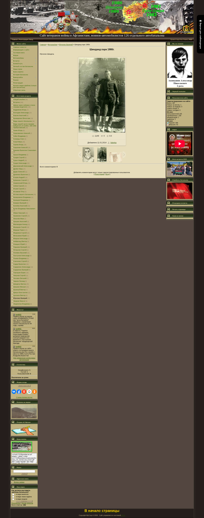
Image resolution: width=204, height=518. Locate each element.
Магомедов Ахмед (20, 224)
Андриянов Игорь (19, 110)
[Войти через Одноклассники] (34, 391)
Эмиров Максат (19, 301)
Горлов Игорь (18, 145)
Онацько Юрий (19, 244)
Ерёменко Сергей (20, 180)
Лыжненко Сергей (20, 216)
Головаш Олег (18, 139)
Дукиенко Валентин (20, 174)
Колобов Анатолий (20, 206)
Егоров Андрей (18, 177)
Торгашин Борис (19, 273)
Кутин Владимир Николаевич (24, 209)
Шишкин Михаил (19, 287)
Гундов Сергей (18, 157)
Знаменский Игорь (20, 183)
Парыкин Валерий (20, 247)
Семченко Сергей (20, 261)
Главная (14, 39)
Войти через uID (24, 386)
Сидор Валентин (19, 264)
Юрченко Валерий (20, 298)
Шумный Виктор (19, 290)
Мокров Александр (20, 238)
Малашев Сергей (19, 227)
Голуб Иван (17, 142)
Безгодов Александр (21, 112)
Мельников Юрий (19, 236)
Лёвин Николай (19, 213)
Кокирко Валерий (19, 203)
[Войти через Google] (29, 391)
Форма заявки (19, 482)
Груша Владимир (19, 155)
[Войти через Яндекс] (24, 391)
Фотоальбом (52, 44)
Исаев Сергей (18, 189)
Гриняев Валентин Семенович (24, 150)
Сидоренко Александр (21, 267)
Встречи (16, 102)
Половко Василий (20, 253)
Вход (31, 39)
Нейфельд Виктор (20, 241)
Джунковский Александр (22, 166)
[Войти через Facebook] (19, 391)
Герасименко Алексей (21, 133)
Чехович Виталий (19, 278)
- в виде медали (21, 499)
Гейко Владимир (19, 136)
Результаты (15, 503)
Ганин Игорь (18, 130)
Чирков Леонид (19, 281)
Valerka (113, 143)
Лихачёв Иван (18, 219)
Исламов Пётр (18, 191)
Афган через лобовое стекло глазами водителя (24, 106)
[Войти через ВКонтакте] (14, 391)
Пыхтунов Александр (21, 255)
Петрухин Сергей (19, 250)
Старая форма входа (24, 397)
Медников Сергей (20, 233)
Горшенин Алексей (20, 147)
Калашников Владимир (22, 197)
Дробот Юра (18, 169)
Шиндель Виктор (19, 284)
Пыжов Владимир (20, 258)
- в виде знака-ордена (23, 497)
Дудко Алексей (18, 172)
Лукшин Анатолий (20, 221)
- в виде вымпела (21, 494)
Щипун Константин (20, 292)
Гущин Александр (20, 163)
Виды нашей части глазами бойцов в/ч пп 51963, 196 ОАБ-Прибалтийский (25, 125)
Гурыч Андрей (18, 160)
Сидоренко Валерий (20, 270)
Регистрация (23, 39)
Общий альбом (19, 99)
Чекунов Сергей (19, 275)
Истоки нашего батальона (23, 194)
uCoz (123, 515)
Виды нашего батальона (22, 121)
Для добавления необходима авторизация (24, 359)
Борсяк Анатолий (19, 115)
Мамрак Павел (18, 230)
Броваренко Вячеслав (21, 118)
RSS (190, 39)
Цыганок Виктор (19, 295)
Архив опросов (27, 503)
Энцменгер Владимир (21, 304)
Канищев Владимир (20, 200)
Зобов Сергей (18, 186)
